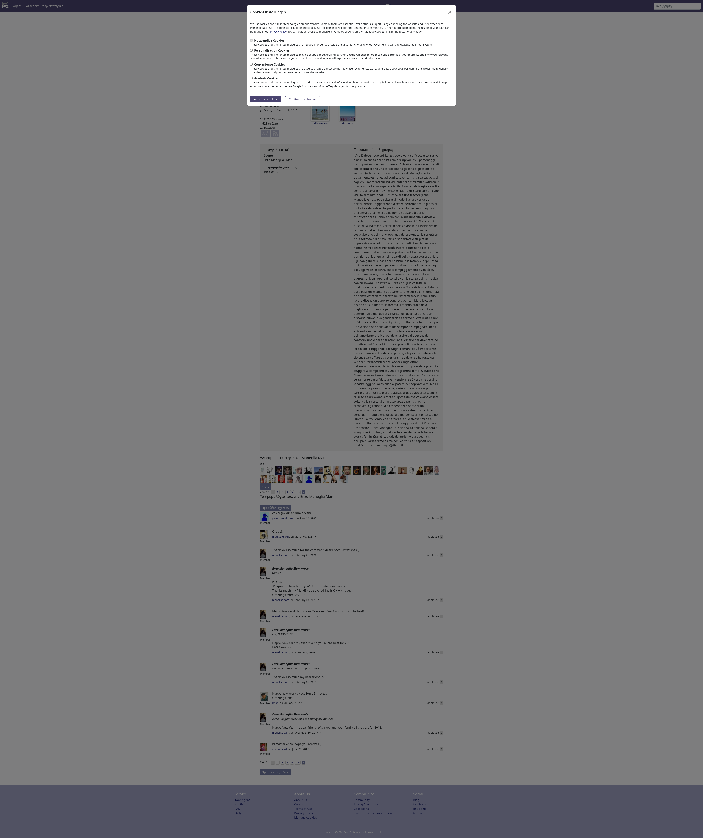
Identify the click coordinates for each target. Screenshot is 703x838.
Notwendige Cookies (269, 40)
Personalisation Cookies (271, 50)
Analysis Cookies (266, 78)
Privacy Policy (278, 31)
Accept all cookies (265, 99)
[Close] (450, 12)
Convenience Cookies (269, 64)
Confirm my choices (302, 99)
